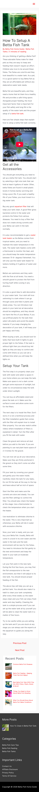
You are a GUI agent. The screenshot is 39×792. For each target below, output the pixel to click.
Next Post (19, 650)
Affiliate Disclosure (10, 769)
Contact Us (6, 766)
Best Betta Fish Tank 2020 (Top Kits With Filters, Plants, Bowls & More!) (23, 684)
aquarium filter (21, 206)
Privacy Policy (8, 773)
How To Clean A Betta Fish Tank (23, 726)
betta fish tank (18, 113)
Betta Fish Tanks (9, 751)
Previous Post (19, 643)
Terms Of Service (9, 776)
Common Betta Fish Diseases (22, 664)
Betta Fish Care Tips (10, 745)
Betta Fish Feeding (9, 748)
